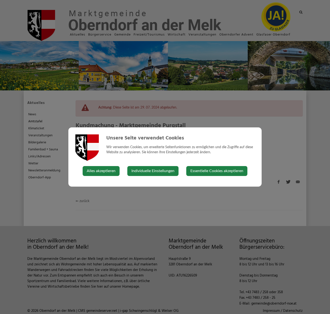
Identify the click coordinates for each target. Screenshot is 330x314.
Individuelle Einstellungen (152, 171)
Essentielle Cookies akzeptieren (216, 171)
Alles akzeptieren (101, 171)
